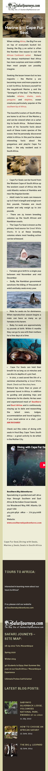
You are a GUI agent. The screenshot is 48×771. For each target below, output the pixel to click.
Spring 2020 (10, 652)
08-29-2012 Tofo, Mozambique (19, 646)
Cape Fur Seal (11, 542)
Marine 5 (38, 17)
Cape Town (10, 17)
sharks (30, 96)
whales (20, 96)
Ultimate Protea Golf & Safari (18, 679)
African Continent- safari (19, 55)
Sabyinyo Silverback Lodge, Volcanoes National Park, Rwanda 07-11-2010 (31, 708)
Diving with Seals (28, 542)
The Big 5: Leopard (31, 745)
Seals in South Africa (31, 545)
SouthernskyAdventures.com (20, 608)
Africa (22, 41)
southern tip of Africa (16, 107)
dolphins (28, 100)
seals (38, 96)
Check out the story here (24, 384)
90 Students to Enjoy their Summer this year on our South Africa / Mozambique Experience (23, 668)
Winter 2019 (10, 659)
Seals (16, 545)
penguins (11, 100)
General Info (25, 17)
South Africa (24, 21)
